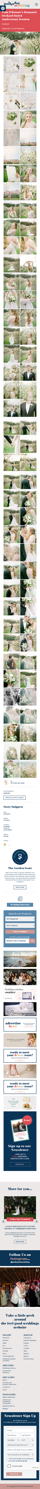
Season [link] (26, 1356)
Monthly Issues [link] (29, 1359)
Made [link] (4, 1343)
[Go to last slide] (3, 1221)
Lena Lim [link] (7, 793)
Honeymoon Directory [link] (7, 1371)
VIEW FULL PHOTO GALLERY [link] (15, 797)
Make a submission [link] (9, 1397)
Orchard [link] (7, 820)
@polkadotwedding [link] (20, 1262)
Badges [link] (5, 1408)
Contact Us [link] (6, 1387)
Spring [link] (6, 836)
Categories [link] (27, 1338)
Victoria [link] (6, 828)
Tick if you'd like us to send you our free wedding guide (21, 1460)
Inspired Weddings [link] (30, 1340)
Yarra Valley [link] (8, 830)
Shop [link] (4, 1353)
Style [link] (25, 1351)
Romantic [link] (7, 814)
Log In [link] (5, 1390)
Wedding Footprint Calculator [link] (9, 1359)
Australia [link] (7, 826)
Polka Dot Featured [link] (20, 1219)
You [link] (4, 1345)
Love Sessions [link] (17, 29)
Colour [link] (26, 1345)
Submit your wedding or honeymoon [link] (7, 1401)
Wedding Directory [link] (20, 905)
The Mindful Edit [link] (8, 1356)
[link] (3, 8)
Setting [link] (26, 1353)
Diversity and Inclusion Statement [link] (9, 1383)
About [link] (5, 1380)
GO (32, 941)
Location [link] (26, 1348)
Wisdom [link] (5, 1340)
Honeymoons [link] (7, 1348)
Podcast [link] (5, 1351)
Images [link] (26, 1343)
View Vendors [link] (20, 931)
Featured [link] (6, 29)
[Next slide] (36, 1221)
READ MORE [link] (20, 887)
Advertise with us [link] (8, 1406)
